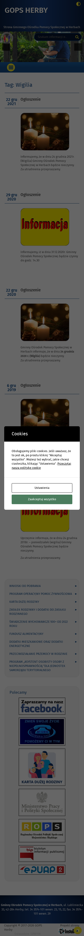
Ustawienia (42, 488)
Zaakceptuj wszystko (42, 499)
